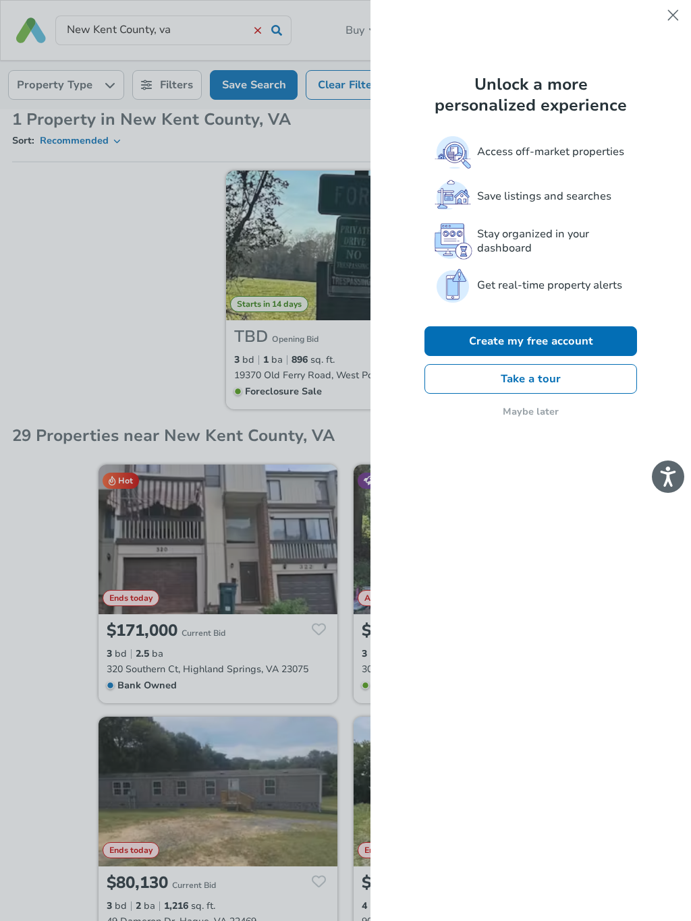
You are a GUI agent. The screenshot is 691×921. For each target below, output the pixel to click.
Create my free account (531, 341)
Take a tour (531, 379)
